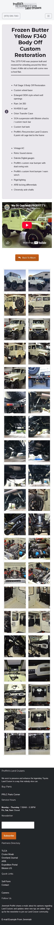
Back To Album (29, 258)
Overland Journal (10, 857)
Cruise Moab (8, 854)
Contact (5, 885)
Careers (5, 892)
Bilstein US (7, 868)
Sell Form (6, 881)
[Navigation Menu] (48, 16)
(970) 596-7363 (11, 16)
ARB (4, 861)
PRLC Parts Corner (11, 794)
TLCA (4, 851)
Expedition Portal (9, 864)
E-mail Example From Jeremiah (17, 919)
